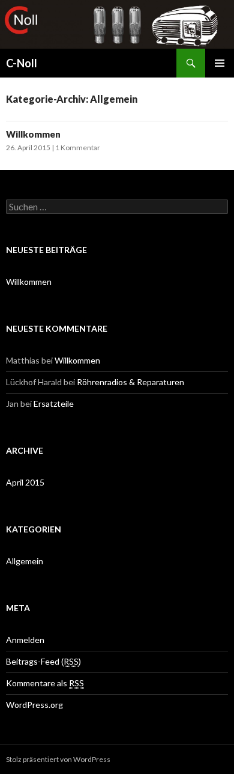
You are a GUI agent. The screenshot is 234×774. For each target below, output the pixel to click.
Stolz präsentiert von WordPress (58, 759)
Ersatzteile (54, 403)
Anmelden (25, 640)
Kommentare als (45, 683)
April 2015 (25, 482)
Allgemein (24, 561)
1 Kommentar (77, 147)
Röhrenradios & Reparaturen (130, 382)
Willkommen (33, 134)
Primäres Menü (219, 63)
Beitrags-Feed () (43, 661)
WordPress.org (34, 704)
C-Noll (21, 63)
